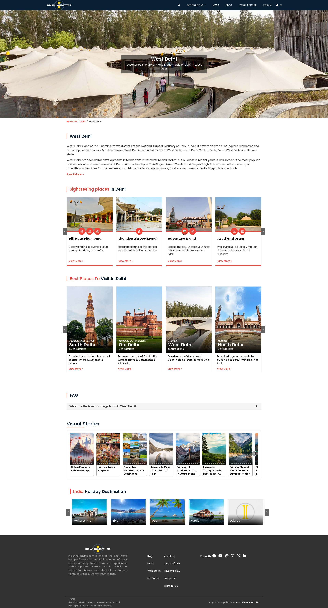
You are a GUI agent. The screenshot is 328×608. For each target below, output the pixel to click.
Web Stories (154, 571)
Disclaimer (170, 578)
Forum (267, 5)
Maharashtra (89, 512)
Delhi (83, 121)
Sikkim (128, 512)
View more (75, 368)
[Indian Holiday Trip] (59, 4)
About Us (169, 556)
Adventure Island (132, 238)
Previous (65, 231)
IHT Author (153, 578)
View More (75, 261)
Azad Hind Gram (181, 238)
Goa (167, 512)
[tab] (164, 406)
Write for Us (171, 586)
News (216, 5)
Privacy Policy (172, 571)
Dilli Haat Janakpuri (233, 238)
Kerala (206, 512)
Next (263, 231)
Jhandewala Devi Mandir (89, 238)
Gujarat (245, 512)
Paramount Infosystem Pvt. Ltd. (245, 602)
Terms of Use (172, 563)
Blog (229, 5)
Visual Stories (248, 5)
